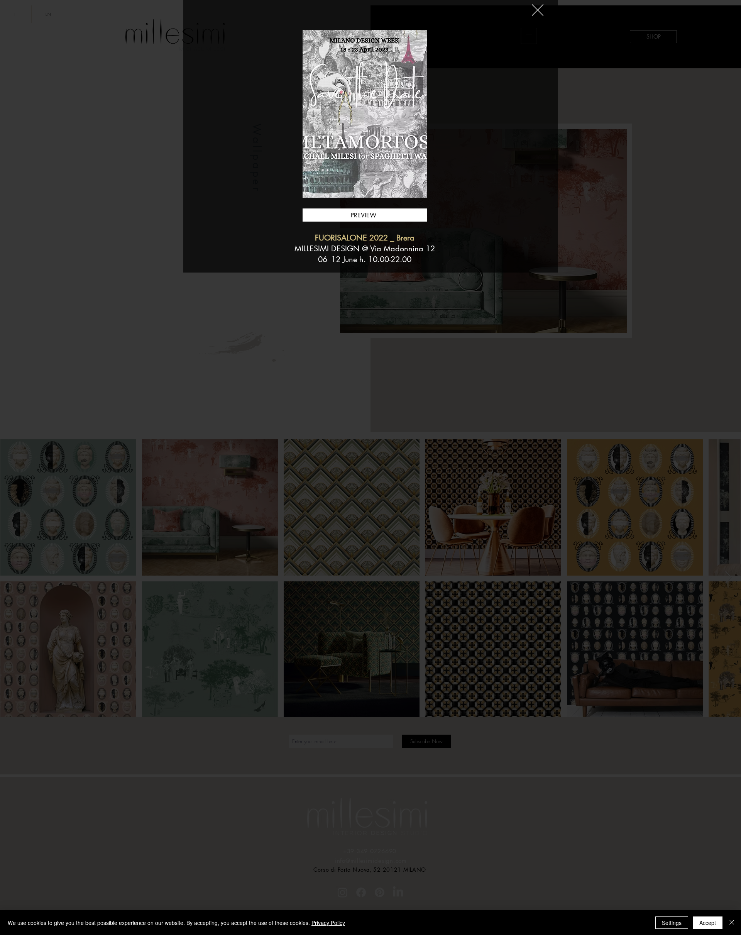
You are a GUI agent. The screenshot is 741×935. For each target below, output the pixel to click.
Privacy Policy (328, 923)
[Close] (731, 922)
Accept (707, 923)
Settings (672, 923)
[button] (537, 10)
